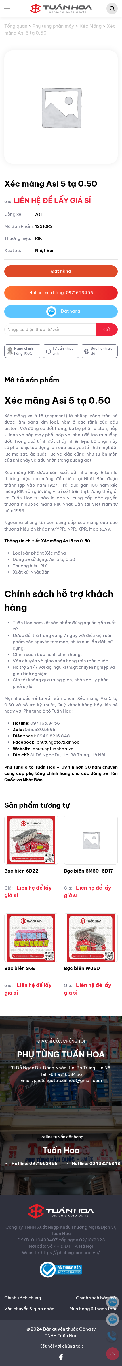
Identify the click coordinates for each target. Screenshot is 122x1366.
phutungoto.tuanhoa (58, 742)
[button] (7, 8)
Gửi (107, 329)
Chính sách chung (22, 1298)
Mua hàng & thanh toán (94, 1308)
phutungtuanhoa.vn (53, 748)
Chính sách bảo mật (97, 1298)
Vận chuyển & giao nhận (29, 1308)
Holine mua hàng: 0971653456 (61, 292)
